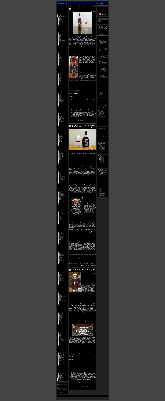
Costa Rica (60, 36)
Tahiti (59, 79)
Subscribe (99, 21)
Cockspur (60, 143)
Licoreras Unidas (61, 220)
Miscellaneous (59, 14)
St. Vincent (60, 77)
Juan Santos (83, 293)
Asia (59, 21)
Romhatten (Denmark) (101, 117)
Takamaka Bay (60, 317)
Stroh (85, 37)
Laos (59, 56)
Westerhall (60, 336)
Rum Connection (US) (101, 119)
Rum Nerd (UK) (100, 188)
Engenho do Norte (61, 171)
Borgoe (60, 119)
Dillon (59, 158)
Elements (60, 170)
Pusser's (60, 276)
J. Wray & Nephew (61, 201)
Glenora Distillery (61, 180)
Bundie (73, 38)
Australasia (60, 22)
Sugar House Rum (61, 315)
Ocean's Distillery (61, 260)
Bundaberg (74, 293)
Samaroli (60, 298)
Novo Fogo (60, 258)
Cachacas (60, 360)
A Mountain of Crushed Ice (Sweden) (103, 170)
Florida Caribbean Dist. (61, 176)
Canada (60, 31)
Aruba (59, 20)
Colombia (60, 35)
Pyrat (59, 277)
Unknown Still (94, 388)
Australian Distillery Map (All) (102, 159)
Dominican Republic (61, 40)
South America (60, 74)
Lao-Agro (60, 216)
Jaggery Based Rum (92, 265)
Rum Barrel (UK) (100, 90)
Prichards (60, 274)
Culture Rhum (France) (101, 113)
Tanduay (90, 37)
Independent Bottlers (61, 194)
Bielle (59, 113)
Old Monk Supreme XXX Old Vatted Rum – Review (83, 269)
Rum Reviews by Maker (86, 386)
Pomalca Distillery (61, 272)
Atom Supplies (60, 102)
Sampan (60, 299)
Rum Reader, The (101, 164)
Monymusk (60, 242)
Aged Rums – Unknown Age (62, 357)
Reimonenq (60, 279)
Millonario (60, 236)
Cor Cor (80, 293)
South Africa (60, 73)
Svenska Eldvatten (61, 316)
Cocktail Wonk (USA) (101, 111)
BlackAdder (60, 116)
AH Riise (79, 37)
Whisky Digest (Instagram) (102, 195)
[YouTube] (100, 14)
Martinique (60, 60)
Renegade (60, 282)
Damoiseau (60, 150)
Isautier (60, 197)
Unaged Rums (60, 374)
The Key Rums (86, 5)
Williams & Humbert (61, 340)
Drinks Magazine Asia (101, 160)
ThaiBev (60, 322)
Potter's (60, 273)
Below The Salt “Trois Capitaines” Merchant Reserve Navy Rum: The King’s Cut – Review (103, 54)
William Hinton (60, 339)
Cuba (59, 37)
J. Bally (60, 199)
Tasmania (60, 81)
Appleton (60, 101)
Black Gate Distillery (61, 115)
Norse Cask (60, 257)
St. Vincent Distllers (61, 313)
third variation (80, 374)
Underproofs (60, 375)
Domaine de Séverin (61, 161)
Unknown (82, 120)
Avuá (59, 103)
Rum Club (60, 291)
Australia (60, 23)
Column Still (89, 265)
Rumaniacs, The (100, 189)
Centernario (60, 135)
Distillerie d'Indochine (61, 160)
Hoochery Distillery (61, 191)
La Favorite (60, 211)
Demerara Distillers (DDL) (62, 153)
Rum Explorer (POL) (101, 150)
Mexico (60, 62)
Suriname (60, 78)
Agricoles (60, 358)
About (58, 5)
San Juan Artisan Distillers (62, 300)
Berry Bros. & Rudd (61, 112)
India (91, 263)
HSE (59, 192)
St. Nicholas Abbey (61, 312)
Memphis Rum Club (101, 147)
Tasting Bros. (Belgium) (101, 107)
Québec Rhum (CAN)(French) (102, 116)
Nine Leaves (60, 254)
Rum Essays (64, 5)
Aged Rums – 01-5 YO (61, 351)
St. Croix (60, 75)
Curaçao (60, 38)
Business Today (81, 376)
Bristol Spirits (60, 121)
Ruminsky (73, 263)
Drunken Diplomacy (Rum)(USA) (102, 174)
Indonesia (60, 52)
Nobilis (60, 256)
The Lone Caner (63, 3)
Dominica (60, 39)
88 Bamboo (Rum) (101, 144)
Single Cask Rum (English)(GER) (102, 105)
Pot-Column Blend (61, 371)
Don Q (59, 162)
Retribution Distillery (61, 283)
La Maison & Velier (61, 212)
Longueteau (60, 222)
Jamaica (60, 54)
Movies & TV (59, 15)
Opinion (61, 5)
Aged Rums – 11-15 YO (61, 353)
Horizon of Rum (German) (102, 146)
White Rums (60, 377)
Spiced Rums (60, 373)
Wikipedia (72, 376)
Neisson (60, 251)
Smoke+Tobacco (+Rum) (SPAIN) (102, 92)
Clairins (60, 362)
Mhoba (78, 293)
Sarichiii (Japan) (100, 91)
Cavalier (60, 134)
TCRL (59, 319)
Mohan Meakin (87, 171)
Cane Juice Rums (61, 361)
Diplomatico (60, 159)
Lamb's (60, 215)
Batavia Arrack (71, 293)
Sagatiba (60, 295)
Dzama (93, 292)
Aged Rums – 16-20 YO (61, 354)
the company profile (85, 259)
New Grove (60, 252)
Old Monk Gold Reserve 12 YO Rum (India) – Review (82, 9)
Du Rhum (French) (101, 175)
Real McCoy (60, 278)
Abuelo (60, 95)
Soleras (60, 372)
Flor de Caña (60, 175)
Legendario (60, 218)
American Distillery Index (101, 157)
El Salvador (60, 42)
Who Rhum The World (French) (102, 196)
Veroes (60, 334)
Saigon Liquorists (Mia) (61, 296)
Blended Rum (86, 265)
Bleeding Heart (60, 117)
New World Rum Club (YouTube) (102, 138)
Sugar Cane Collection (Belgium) (102, 193)
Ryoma (60, 293)
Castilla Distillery (61, 133)
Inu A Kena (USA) (101, 177)
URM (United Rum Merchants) (62, 331)
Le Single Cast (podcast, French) (102, 137)
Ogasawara (60, 261)
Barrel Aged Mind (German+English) (103, 172)
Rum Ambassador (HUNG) (102, 149)
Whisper (60, 338)
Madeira (60, 58)
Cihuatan (60, 140)
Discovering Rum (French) (102, 173)
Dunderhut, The (100, 176)
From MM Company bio (74, 108)
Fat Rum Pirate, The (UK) (101, 85)
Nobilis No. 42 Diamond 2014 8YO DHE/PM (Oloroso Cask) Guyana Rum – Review (103, 49)
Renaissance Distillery (61, 280)
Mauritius (60, 61)
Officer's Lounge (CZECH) (102, 148)
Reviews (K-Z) (77, 5)
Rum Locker (100, 187)
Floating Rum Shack (101, 114)
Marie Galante (60, 59)
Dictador (60, 157)
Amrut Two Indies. (78, 313)
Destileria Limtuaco (61, 155)
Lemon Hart (60, 219)
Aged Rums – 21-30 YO (61, 355)
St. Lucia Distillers (61, 311)
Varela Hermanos (61, 332)
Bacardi (87, 293)
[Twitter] (103, 14)
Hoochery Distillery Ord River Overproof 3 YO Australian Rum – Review (103, 63)
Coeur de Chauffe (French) (102, 112)
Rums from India (88, 388)
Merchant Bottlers (61, 233)
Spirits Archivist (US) (101, 106)
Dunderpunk (100, 145)
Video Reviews (91, 5)
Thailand (60, 82)
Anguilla (60, 18)
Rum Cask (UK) (100, 118)
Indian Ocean (60, 51)
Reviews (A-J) (72, 5)
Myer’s (80, 341)
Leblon (60, 217)
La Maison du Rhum (61, 213)
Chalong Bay (60, 136)
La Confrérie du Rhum (61, 210)
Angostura (60, 99)
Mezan (59, 234)
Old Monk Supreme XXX (82, 257)
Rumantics (100, 190)
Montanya (60, 240)
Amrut (59, 98)
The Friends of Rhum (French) (102, 194)
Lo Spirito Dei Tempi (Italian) (102, 178)
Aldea (59, 96)
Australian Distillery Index (101, 158)
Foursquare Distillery (61, 178)
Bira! (59, 114)
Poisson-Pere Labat (61, 271)
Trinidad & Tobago (61, 83)
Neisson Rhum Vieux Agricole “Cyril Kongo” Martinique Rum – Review (103, 61)
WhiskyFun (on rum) (101, 94)
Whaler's (60, 337)
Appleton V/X (83, 341)
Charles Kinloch (61, 139)
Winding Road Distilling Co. (62, 341)
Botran (59, 120)
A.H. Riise (60, 93)
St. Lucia (60, 76)
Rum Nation (60, 292)
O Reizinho (60, 259)
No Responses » (93, 11)
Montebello (60, 241)
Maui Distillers (60, 230)
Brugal (59, 123)
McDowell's (60, 231)
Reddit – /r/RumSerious (101, 162)
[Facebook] (105, 14)
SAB (59, 294)
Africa (59, 17)
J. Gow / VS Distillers (61, 200)
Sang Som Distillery (61, 301)
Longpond (60, 221)
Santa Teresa (60, 302)
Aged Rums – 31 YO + (61, 356)
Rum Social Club (100, 104)
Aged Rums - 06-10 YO (80, 263)
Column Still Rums (89, 263)
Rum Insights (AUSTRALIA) (102, 186)
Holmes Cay (60, 190)
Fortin (59, 177)
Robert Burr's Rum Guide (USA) (102, 163)
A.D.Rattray (60, 92)
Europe (60, 43)
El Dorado (60, 169)
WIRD (59, 342)
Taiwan (60, 80)
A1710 (59, 94)
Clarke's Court (60, 141)
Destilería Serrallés (61, 156)
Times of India (77, 376)
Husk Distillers (60, 193)
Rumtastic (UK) (100, 191)
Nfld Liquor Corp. (61, 253)
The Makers (81, 5)
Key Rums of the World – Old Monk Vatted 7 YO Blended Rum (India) (83, 126)
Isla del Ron (60, 198)
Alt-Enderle (60, 97)
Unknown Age (91, 388)
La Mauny (60, 214)
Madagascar (60, 57)
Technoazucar (60, 320)
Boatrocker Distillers (61, 118)
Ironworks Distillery (61, 196)
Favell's (60, 174)
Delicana (60, 152)
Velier (59, 333)
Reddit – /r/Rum (100, 161)
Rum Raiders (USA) (101, 151)
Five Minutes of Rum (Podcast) (102, 136)
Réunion (60, 71)
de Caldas (60, 151)
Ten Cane (60, 321)
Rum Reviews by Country (61, 16)
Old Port (87, 231)
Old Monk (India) (82, 386)
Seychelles (60, 72)
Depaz (59, 154)
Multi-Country (60, 63)
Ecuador (60, 41)
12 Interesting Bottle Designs (76, 382)
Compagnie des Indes (61, 144)
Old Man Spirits (60, 262)
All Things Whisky (101, 156)
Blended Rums (85, 263)
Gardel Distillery (61, 179)
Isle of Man (60, 53)
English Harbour (61, 172)
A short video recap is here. (74, 98)
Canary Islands (60, 32)
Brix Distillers (60, 122)
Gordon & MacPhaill (61, 181)
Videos (59, 380)
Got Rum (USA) (100, 115)
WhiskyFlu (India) (101, 93)
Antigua (60, 19)
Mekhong (60, 232)
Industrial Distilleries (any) (62, 195)
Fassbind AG (60, 173)
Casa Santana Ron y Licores (62, 132)
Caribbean (60, 33)
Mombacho (60, 239)
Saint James (60, 297)
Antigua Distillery (61, 100)
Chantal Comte (60, 138)
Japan (59, 55)
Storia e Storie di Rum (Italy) (102, 192)
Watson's (60, 335)
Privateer (60, 275)
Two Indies (82, 231)
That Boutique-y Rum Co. (62, 323)
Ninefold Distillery (61, 255)
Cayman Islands (61, 34)
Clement (60, 142)
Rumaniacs (68, 5)
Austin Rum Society (101, 171)
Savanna (60, 303)
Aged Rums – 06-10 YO (61, 352)
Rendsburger (60, 281)
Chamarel (60, 137)
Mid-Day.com (86, 376)
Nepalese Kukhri (90, 340)
